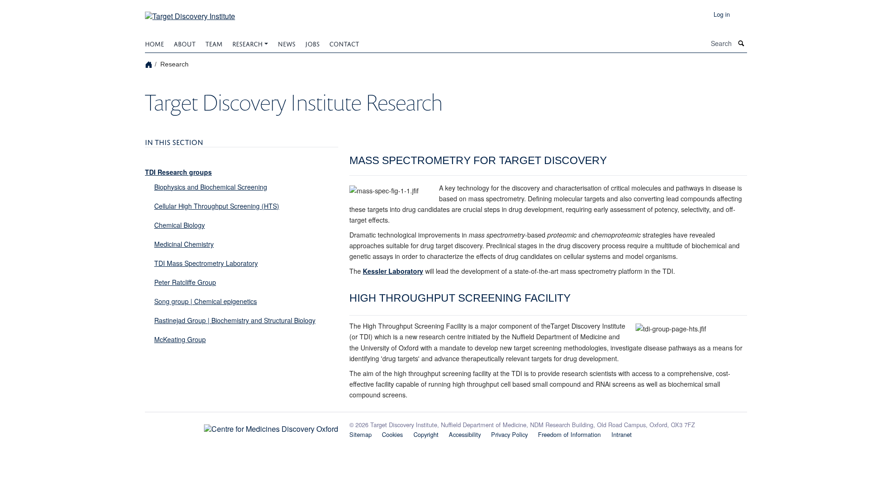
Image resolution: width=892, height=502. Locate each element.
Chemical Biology (179, 225)
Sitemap (360, 434)
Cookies (392, 434)
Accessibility (465, 434)
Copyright (426, 434)
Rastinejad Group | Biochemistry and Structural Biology (234, 320)
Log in (722, 14)
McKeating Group (180, 339)
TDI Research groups (178, 172)
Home (154, 43)
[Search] (741, 43)
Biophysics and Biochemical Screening (210, 187)
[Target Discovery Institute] (190, 12)
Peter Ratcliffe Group (185, 282)
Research (247, 43)
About (185, 43)
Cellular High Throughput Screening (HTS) (216, 206)
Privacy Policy (509, 434)
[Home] (150, 64)
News (286, 43)
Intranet (621, 434)
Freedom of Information (569, 434)
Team (214, 43)
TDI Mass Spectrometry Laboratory (206, 263)
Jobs (312, 43)
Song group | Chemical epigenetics (205, 301)
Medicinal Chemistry (184, 244)
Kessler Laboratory (393, 271)
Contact (344, 43)
